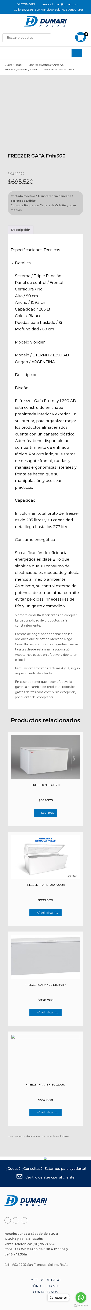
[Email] (24, 1220)
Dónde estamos (46, 1286)
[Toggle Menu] (77, 53)
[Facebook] (7, 1220)
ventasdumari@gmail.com (60, 4)
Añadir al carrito (47, 912)
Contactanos (45, 1292)
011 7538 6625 (26, 4)
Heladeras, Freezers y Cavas (20, 69)
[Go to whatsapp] (81, 1297)
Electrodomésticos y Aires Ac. (46, 64)
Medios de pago (45, 1280)
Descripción (20, 230)
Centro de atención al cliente (49, 1177)
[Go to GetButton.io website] (81, 1305)
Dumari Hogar (13, 64)
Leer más (47, 812)
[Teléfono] (16, 1220)
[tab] (20, 230)
